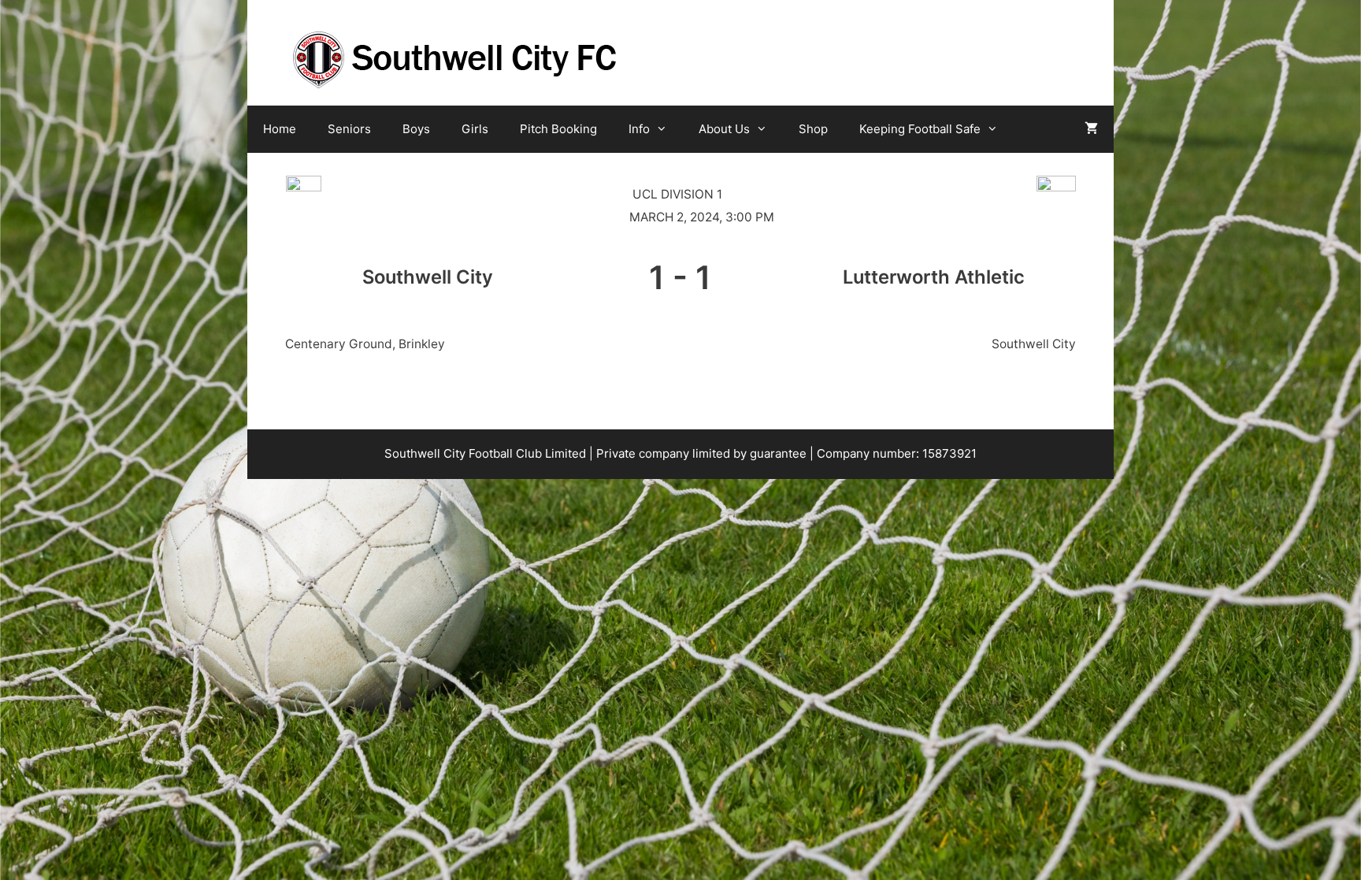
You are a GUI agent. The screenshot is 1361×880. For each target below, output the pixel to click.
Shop (813, 128)
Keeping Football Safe (920, 128)
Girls (475, 128)
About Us (724, 128)
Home (279, 128)
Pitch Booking (558, 128)
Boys (416, 128)
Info (639, 128)
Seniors (349, 128)
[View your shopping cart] (1091, 129)
